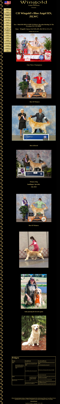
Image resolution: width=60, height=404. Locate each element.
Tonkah (31, 399)
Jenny (42, 398)
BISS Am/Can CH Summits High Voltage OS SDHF (46, 369)
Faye (48, 398)
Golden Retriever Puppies (23, 398)
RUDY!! (19, 399)
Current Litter (37, 399)
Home (13, 398)
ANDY (23, 399)
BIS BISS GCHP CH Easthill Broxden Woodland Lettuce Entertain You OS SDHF (31, 364)
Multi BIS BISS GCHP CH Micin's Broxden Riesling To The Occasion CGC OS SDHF (19, 366)
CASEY (27, 399)
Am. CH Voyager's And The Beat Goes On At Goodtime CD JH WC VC (33, 378)
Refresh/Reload (34, 401)
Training (42, 399)
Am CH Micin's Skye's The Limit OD (31, 370)
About (16, 398)
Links (51, 399)
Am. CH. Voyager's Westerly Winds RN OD (45, 379)
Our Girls (38, 398)
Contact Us (47, 399)
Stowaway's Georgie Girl (42, 374)
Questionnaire (32, 398)
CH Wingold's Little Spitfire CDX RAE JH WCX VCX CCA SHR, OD (31, 383)
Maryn (45, 398)
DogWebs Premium (29, 403)
